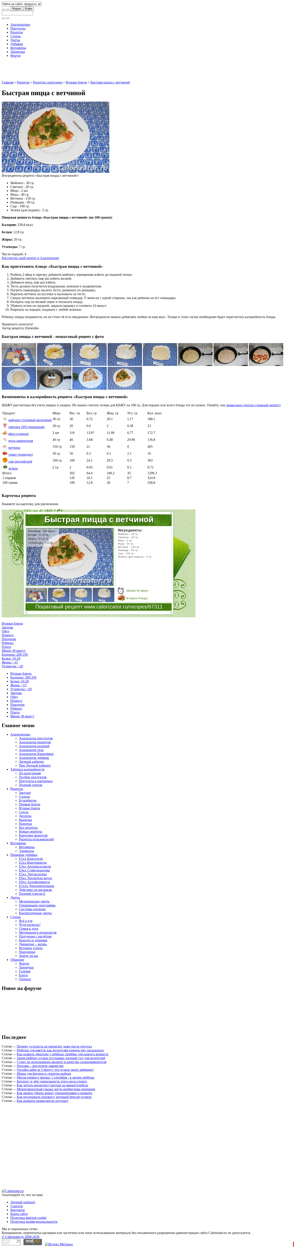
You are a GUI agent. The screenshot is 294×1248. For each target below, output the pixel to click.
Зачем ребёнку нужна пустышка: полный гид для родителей (61, 1058)
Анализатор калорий (34, 746)
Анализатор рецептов (35, 742)
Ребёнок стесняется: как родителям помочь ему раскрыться (60, 1050)
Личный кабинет (31, 761)
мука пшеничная (20, 441)
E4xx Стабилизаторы (34, 870)
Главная (7, 82)
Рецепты (16, 32)
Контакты (17, 1210)
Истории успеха (31, 948)
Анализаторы (20, 24)
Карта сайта (19, 1214)
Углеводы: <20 (12, 666)
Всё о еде (25, 921)
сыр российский (20, 461)
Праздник (9, 639)
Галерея (24, 971)
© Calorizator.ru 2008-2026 (20, 1237)
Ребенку (8, 643)
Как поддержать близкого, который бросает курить (54, 1097)
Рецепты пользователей (36, 839)
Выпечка (25, 820)
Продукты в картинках (36, 781)
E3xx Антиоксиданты (35, 866)
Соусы (23, 812)
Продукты (17, 28)
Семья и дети (28, 928)
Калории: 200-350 (15, 654)
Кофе (28, 8)
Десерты (25, 816)
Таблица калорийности (27, 769)
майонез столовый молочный (30, 420)
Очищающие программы (37, 905)
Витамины (18, 48)
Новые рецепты (30, 831)
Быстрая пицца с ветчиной (110, 82)
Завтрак (7, 627)
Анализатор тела (31, 750)
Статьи (15, 36)
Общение (17, 959)
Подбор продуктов (32, 777)
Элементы (26, 851)
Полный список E (32, 893)
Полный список (30, 785)
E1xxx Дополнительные (36, 886)
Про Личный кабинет (35, 765)
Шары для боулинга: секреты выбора (44, 1073)
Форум (16, 8)
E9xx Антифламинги (34, 882)
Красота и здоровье (33, 940)
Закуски (25, 792)
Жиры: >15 (10, 662)
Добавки (16, 44)
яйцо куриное (18, 434)
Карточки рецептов (33, 835)
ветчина (14, 447)
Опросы (25, 979)
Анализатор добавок (34, 758)
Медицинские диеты (34, 901)
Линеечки (17, 52)
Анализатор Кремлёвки (36, 754)
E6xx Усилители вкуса (35, 878)
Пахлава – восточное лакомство (40, 1066)
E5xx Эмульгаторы (33, 874)
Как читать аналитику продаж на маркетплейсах (52, 1085)
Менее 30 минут (14, 650)
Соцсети (16, 1206)
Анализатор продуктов (36, 738)
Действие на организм (35, 890)
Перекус (8, 635)
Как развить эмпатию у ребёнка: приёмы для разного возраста (62, 1054)
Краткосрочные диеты (35, 913)
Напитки (25, 824)
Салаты (24, 796)
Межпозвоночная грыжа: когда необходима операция (56, 1089)
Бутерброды (28, 800)
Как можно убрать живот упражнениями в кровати (54, 1093)
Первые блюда (29, 804)
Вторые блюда (76, 82)
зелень (13, 468)
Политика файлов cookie (28, 1218)
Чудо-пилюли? (29, 925)
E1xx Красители (31, 858)
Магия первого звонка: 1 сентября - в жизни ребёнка (55, 1077)
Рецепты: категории (47, 82)
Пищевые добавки (23, 855)
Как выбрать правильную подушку (42, 1101)
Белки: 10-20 (11, 658)
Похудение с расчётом (35, 936)
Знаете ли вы (28, 956)
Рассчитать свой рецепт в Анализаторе (30, 258)
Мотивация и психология (37, 932)
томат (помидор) (20, 454)
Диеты (15, 40)
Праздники (27, 952)
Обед (5, 631)
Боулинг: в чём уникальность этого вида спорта (52, 1081)
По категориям (30, 773)
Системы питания (32, 909)
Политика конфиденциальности (33, 1221)
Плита (6, 647)
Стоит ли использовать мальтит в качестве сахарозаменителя (61, 1062)
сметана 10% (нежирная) (26, 427)
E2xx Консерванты (33, 862)
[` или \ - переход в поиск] (3, 9)
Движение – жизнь (33, 944)
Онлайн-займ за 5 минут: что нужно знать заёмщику (55, 1070)
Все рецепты (28, 827)
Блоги (23, 975)
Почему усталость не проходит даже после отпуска (54, 1046)
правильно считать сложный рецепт (252, 405)
